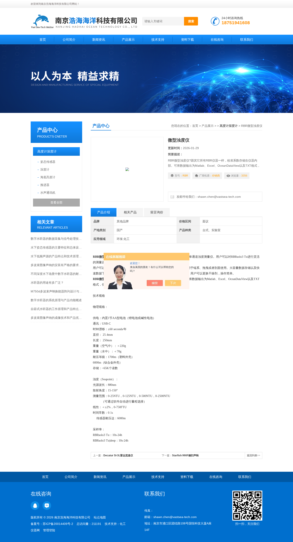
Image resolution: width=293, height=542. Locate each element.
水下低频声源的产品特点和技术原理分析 (56, 256)
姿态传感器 (47, 161)
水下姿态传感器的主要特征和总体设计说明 (56, 247)
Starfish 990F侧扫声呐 (185, 455)
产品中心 (47, 130)
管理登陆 (49, 530)
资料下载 (187, 39)
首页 (42, 39)
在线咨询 (217, 39)
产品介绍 (103, 212)
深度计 (44, 169)
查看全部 (56, 202)
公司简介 (69, 39)
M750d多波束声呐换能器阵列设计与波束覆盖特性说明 (56, 291)
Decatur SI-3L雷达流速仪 (118, 455)
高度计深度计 (47, 151)
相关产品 (130, 212)
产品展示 (128, 39)
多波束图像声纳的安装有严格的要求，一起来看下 (56, 265)
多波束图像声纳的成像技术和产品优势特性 (56, 317)
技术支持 (157, 39)
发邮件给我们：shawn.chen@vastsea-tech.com (208, 196)
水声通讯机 (47, 192)
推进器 (44, 185)
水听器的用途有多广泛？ (47, 282)
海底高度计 (47, 177)
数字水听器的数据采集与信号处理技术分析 (56, 238)
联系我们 (246, 39)
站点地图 (100, 517)
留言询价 (156, 212)
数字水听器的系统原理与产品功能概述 (56, 300)
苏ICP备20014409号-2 (58, 524)
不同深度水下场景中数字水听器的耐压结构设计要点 (56, 273)
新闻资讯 (98, 39)
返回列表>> (253, 455)
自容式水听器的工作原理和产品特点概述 (56, 309)
